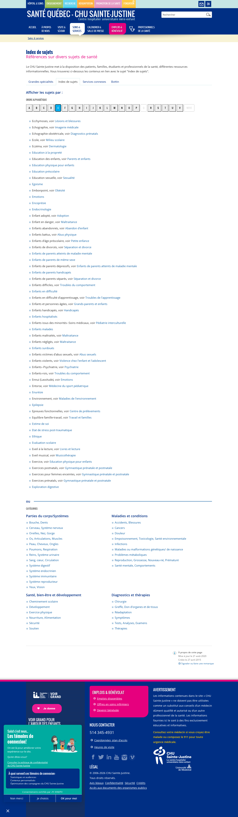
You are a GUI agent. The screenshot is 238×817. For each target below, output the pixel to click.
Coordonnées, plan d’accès (110, 740)
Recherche (70, 3)
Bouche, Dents (38, 522)
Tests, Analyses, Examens (131, 623)
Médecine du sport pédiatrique (68, 386)
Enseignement (54, 3)
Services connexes (94, 81)
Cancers (120, 528)
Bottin (115, 81)
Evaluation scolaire (44, 442)
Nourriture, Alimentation (45, 617)
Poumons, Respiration (43, 549)
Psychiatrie (71, 367)
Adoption (63, 215)
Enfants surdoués (43, 348)
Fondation (128, 3)
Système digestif (39, 565)
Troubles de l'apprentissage (102, 297)
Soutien (34, 628)
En (208, 4)
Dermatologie (57, 146)
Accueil (32, 27)
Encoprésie (39, 203)
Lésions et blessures (68, 121)
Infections (121, 544)
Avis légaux (97, 783)
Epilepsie (37, 405)
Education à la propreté (47, 152)
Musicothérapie (66, 455)
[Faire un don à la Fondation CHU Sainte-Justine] (45, 699)
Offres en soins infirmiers (113, 704)
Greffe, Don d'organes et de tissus (136, 607)
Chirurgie (120, 601)
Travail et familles (80, 417)
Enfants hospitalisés (44, 316)
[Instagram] (124, 757)
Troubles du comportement (77, 285)
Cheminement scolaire (43, 601)
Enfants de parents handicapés (51, 272)
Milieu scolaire (55, 140)
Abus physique (66, 234)
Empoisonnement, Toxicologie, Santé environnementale (150, 538)
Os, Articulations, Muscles (45, 538)
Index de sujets (68, 81)
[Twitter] (101, 757)
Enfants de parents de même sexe (53, 260)
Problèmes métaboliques (131, 555)
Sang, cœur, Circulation (44, 560)
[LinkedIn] (109, 757)
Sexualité (69, 178)
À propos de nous (46, 29)
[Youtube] (116, 757)
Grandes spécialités (40, 81)
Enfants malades (42, 329)
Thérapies (121, 628)
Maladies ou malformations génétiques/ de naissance (149, 549)
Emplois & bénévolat (117, 29)
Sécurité (34, 623)
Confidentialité (114, 783)
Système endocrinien (42, 571)
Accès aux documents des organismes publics (118, 788)
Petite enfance (80, 241)
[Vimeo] (132, 757)
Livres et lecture (70, 449)
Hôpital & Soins (35, 3)
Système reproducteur (43, 581)
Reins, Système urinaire (44, 555)
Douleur (120, 533)
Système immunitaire (43, 576)
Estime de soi (40, 424)
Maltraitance (69, 222)
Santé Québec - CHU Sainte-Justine (81, 13)
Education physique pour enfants (53, 165)
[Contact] (201, 4)
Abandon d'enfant (76, 228)
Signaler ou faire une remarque (197, 663)
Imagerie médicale (66, 127)
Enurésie (37, 392)
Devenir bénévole (108, 710)
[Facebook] (93, 757)
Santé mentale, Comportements (135, 565)
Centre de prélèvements (85, 411)
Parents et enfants (78, 159)
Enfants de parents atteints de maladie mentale (62, 253)
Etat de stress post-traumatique (52, 430)
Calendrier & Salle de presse (95, 29)
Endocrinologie (41, 209)
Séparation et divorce (77, 247)
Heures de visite (104, 747)
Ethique (37, 436)
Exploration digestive (45, 487)
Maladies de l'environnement (77, 398)
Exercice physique (40, 612)
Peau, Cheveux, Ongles (43, 544)
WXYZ (189, 108)
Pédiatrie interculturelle (111, 323)
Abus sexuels (87, 354)
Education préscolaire (46, 171)
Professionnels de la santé (146, 29)
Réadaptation (86, 3)
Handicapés (71, 310)
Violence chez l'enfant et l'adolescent (83, 360)
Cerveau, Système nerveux (46, 528)
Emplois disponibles (109, 698)
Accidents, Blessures (128, 522)
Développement (39, 607)
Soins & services (77, 29)
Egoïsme (37, 184)
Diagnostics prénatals (84, 133)
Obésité (60, 190)
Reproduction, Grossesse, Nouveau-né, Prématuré (147, 560)
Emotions (38, 196)
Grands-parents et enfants (90, 304)
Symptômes (122, 617)
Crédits (140, 783)
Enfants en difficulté (44, 291)
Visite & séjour (61, 29)
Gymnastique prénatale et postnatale (88, 468)
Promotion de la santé (108, 3)
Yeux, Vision (37, 587)
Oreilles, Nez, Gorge (42, 533)
